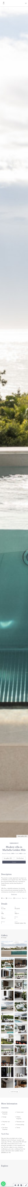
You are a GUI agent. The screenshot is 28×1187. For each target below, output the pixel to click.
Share (3, 898)
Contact (14, 862)
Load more (13, 1091)
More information (18, 898)
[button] (26, 422)
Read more (14, 894)
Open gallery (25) (22, 836)
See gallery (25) (8, 858)
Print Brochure (20, 858)
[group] (14, 422)
